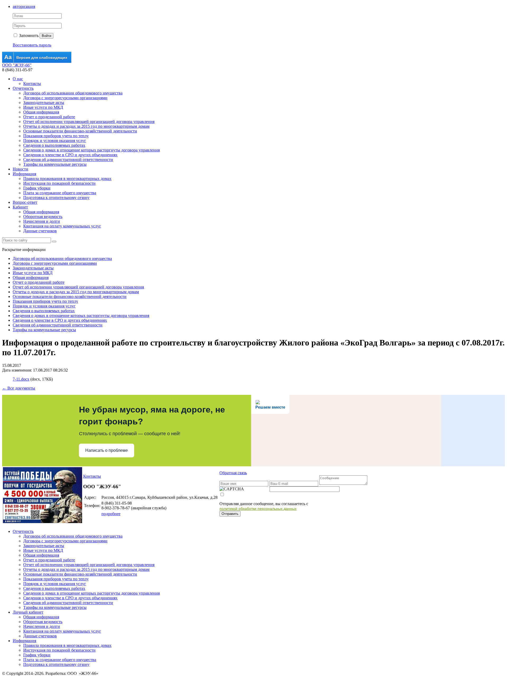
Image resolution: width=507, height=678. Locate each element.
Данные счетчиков (40, 231)
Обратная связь (233, 473)
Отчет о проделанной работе (49, 117)
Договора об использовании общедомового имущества (73, 93)
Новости (20, 169)
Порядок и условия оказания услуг (54, 140)
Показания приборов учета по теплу (56, 136)
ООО (16, 65)
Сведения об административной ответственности (68, 159)
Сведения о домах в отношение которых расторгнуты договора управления (91, 150)
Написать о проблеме (106, 450)
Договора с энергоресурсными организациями (65, 98)
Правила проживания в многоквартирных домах (67, 178)
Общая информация (41, 112)
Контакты (32, 83)
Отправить (230, 514)
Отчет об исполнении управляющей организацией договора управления (88, 121)
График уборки (36, 188)
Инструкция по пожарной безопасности (59, 183)
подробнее (110, 513)
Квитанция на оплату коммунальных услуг (62, 226)
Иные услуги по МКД (43, 107)
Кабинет (20, 207)
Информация (24, 174)
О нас (18, 79)
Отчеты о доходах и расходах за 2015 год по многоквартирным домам (86, 126)
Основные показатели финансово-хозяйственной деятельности (80, 131)
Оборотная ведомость (42, 216)
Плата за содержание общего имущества (59, 193)
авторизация (24, 6)
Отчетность (23, 88)
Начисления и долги (41, 221)
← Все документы (18, 388)
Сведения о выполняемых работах (54, 145)
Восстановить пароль (32, 45)
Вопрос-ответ (25, 202)
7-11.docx (21, 379)
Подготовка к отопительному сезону (56, 197)
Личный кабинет (28, 612)
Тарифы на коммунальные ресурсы (55, 164)
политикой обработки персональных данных (258, 508)
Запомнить (28, 35)
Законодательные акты (43, 102)
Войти (46, 36)
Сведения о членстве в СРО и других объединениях (70, 155)
